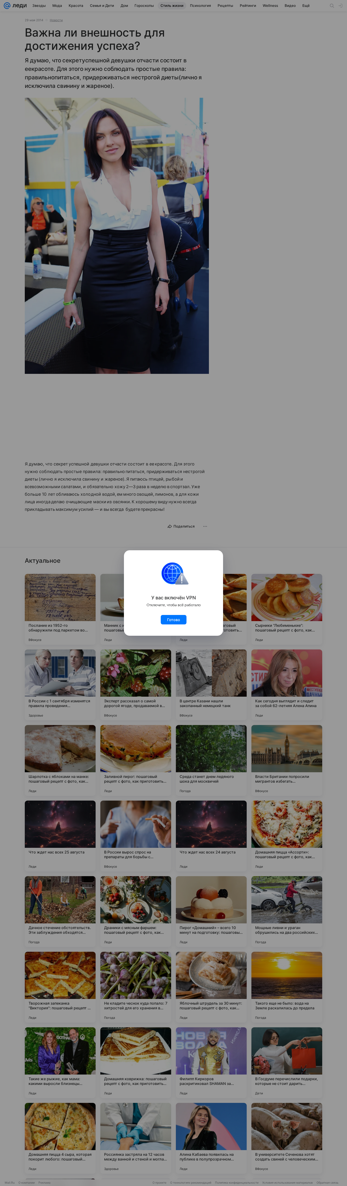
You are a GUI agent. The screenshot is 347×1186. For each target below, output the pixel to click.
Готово (173, 619)
